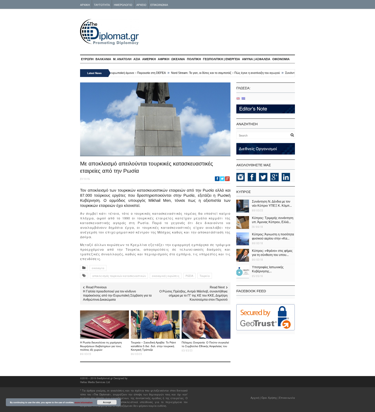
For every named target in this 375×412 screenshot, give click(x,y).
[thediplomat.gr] (109, 43)
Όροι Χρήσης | (269, 397)
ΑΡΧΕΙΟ (141, 5)
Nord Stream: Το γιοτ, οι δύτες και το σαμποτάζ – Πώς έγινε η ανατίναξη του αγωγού (219, 72)
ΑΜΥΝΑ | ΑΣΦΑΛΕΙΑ (256, 59)
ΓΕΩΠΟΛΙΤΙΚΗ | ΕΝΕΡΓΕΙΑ (221, 59)
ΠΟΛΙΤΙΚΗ (194, 59)
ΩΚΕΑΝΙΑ (178, 59)
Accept (107, 402)
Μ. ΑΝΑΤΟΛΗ (122, 59)
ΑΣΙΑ (136, 59)
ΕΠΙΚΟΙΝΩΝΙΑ (159, 5)
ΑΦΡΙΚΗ (163, 59)
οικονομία (98, 268)
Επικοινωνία (287, 397)
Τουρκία (205, 276)
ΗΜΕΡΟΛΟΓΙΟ (123, 5)
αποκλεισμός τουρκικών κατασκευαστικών (119, 276)
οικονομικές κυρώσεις (165, 276)
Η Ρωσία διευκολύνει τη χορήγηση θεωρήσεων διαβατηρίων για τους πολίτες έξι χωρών (101, 346)
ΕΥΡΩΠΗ (87, 59)
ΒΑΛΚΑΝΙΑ (103, 59)
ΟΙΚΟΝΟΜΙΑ (281, 59)
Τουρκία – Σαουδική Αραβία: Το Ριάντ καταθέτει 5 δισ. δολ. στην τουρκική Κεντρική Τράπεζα (153, 346)
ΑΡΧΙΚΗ (85, 5)
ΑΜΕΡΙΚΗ (149, 59)
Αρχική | (256, 397)
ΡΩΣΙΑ (189, 276)
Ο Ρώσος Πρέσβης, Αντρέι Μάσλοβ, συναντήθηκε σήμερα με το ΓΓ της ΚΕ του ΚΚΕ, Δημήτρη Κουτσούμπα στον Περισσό (193, 295)
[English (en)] (238, 98)
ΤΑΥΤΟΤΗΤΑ (102, 5)
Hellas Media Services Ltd (95, 382)
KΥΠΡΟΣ (243, 192)
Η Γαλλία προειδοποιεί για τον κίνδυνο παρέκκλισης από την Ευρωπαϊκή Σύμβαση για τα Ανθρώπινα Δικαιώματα (117, 295)
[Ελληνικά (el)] (243, 98)
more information (84, 402)
